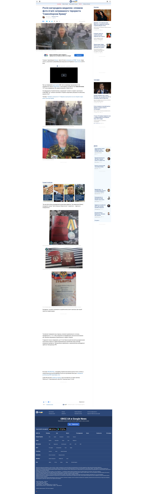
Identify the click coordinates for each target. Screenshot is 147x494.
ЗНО (75, 444)
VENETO (80, 4)
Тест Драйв (51, 447)
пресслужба (56, 85)
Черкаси (74, 436)
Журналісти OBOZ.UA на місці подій (93, 413)
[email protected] (49, 485)
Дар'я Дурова (48, 16)
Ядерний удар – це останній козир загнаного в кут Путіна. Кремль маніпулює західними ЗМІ (100, 191)
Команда (63, 411)
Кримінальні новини (55, 16)
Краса (61, 462)
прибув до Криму (56, 377)
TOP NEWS (96, 80)
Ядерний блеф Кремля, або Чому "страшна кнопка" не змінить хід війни (100, 159)
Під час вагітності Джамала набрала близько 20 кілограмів (102, 28)
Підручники (56, 444)
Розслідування (79, 433)
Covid (67, 458)
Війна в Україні (65, 4)
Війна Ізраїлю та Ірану (73, 4)
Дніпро (68, 436)
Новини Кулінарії (64, 451)
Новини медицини (52, 458)
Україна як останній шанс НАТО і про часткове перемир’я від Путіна (100, 206)
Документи (64, 413)
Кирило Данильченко (98, 152)
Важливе (96, 7)
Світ (57, 433)
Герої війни (59, 4)
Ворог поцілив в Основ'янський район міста (102, 110)
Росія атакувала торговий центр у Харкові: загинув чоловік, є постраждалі (102, 108)
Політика (48, 433)
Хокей (63, 440)
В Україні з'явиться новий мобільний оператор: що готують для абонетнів (99, 35)
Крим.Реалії (56, 86)
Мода (67, 462)
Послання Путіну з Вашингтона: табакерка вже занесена (100, 214)
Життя (67, 433)
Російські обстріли (86, 4)
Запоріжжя (61, 436)
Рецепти (50, 451)
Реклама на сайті (52, 413)
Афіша (50, 462)
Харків (55, 436)
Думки (95, 146)
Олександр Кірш (97, 209)
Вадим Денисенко (97, 193)
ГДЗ (49, 444)
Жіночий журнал (74, 462)
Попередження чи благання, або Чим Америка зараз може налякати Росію (99, 198)
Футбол (50, 440)
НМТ (80, 444)
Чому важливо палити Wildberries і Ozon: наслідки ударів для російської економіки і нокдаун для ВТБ (99, 150)
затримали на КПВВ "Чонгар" (73, 60)
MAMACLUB (61, 458)
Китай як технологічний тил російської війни (100, 166)
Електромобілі (58, 447)
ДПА (70, 444)
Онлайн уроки (63, 444)
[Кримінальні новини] (65, 404)
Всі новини (108, 433)
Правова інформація (78, 411)
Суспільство (99, 433)
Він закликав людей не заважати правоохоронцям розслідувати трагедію (99, 50)
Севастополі (77, 61)
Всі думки (97, 220)
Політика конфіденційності (92, 411)
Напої (56, 451)
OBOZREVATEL (51, 371)
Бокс (68, 440)
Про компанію (51, 411)
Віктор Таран (97, 162)
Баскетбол (57, 440)
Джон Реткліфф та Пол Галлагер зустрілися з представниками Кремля (102, 101)
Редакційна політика (49, 404)
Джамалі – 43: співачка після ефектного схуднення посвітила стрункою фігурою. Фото (101, 24)
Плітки (55, 462)
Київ (49, 436)
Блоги (87, 433)
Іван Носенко (97, 201)
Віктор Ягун (96, 168)
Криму (56, 60)
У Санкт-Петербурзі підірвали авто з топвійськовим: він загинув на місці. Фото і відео (102, 117)
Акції (65, 447)
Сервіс (71, 447)
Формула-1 (75, 440)
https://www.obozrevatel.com (73, 467)
